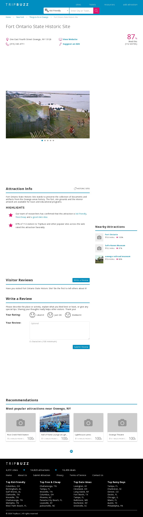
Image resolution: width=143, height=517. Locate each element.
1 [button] (42, 140)
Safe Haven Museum (115, 245)
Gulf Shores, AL (13, 491)
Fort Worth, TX (81, 494)
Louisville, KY (46, 503)
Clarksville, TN (13, 494)
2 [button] (45, 140)
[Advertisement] (71, 68)
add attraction (130, 4)
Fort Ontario (111, 234)
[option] (48, 114)
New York (20, 17)
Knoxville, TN (12, 497)
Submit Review (81, 347)
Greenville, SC (80, 505)
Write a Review (81, 280)
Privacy (60, 475)
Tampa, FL (45, 489)
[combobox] (56, 11)
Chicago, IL (113, 497)
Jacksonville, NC (47, 505)
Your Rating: (13, 314)
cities (78, 4)
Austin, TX (112, 503)
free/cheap (21, 217)
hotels (93, 4)
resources (109, 4)
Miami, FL (112, 500)
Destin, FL (112, 494)
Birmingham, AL (13, 489)
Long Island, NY (81, 491)
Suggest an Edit (71, 44)
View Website (70, 39)
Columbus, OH (13, 486)
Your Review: (13, 322)
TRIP (17, 4)
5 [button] (53, 140)
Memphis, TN (12, 503)
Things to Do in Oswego (38, 17)
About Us (22, 475)
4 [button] (50, 140)
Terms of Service (78, 475)
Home (8, 17)
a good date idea (39, 217)
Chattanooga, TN (14, 500)
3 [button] (47, 140)
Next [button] (86, 114)
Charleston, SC (115, 489)
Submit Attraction (41, 475)
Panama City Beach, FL (51, 500)
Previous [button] (9, 114)
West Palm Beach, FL (16, 505)
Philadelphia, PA (115, 505)
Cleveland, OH (80, 489)
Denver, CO (113, 491)
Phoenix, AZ (46, 497)
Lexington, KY (80, 486)
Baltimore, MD (81, 500)
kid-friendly (81, 213)
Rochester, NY (81, 503)
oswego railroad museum (117, 256)
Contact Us (97, 475)
